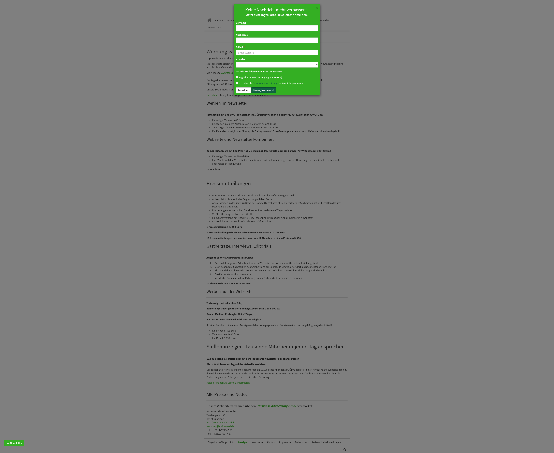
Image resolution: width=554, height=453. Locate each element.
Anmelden (243, 90)
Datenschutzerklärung (265, 83)
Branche (240, 59)
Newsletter (16, 443)
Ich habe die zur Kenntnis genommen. (272, 83)
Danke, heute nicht (263, 90)
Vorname (241, 22)
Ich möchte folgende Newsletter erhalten (259, 71)
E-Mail (240, 47)
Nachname (242, 34)
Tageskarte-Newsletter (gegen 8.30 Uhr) (260, 77)
